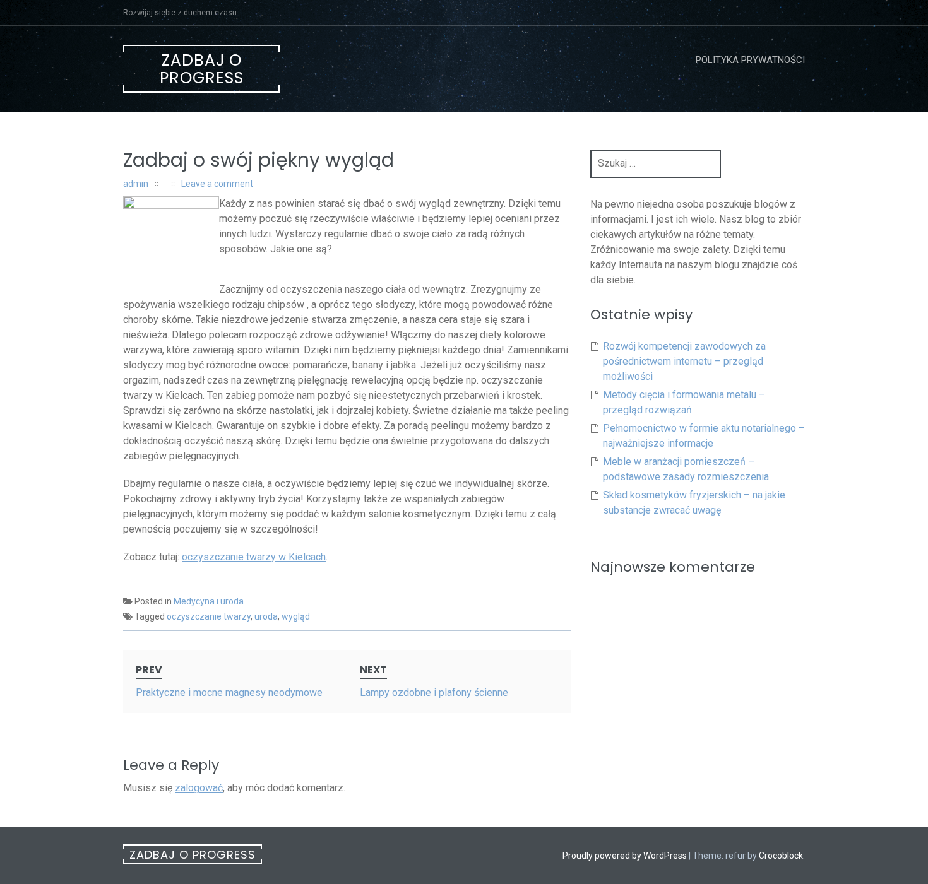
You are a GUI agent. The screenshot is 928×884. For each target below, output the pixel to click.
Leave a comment (217, 184)
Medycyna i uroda (209, 601)
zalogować (199, 788)
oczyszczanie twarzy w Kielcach (254, 557)
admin (135, 184)
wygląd (296, 616)
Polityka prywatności (750, 60)
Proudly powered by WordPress (624, 856)
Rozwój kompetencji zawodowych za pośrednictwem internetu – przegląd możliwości (684, 361)
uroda (266, 616)
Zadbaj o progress (202, 69)
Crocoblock (781, 856)
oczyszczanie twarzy (209, 616)
